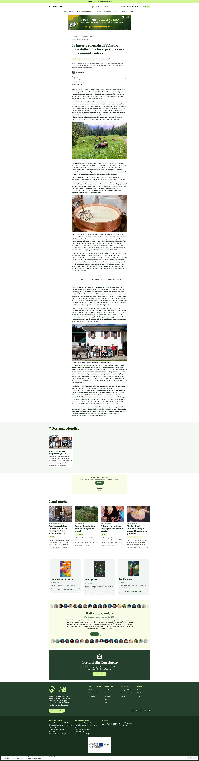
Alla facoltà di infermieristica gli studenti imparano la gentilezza (137, 530)
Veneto (74, 84)
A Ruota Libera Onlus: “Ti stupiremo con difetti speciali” (112, 528)
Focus (106, 699)
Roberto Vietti (78, 545)
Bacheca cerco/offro (127, 693)
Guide (106, 702)
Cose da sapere (109, 690)
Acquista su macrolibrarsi (64, 589)
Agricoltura (76, 59)
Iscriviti (99, 674)
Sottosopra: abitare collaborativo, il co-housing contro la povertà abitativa (58, 529)
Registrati (99, 482)
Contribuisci (140, 690)
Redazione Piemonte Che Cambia (133, 548)
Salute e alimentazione (134, 537)
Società (52, 536)
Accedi (143, 6)
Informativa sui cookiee (36, 758)
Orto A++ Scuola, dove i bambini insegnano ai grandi (85, 528)
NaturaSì (115, 314)
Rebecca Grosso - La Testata (108, 545)
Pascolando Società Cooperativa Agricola (57, 452)
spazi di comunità (105, 59)
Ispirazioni (76, 39)
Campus (123, 696)
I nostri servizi (93, 693)
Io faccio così (85, 39)
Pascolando (105, 255)
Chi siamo (91, 690)
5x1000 (139, 693)
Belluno (80, 84)
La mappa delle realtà (127, 690)
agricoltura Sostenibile (90, 59)
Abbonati (94, 634)
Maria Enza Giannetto (54, 547)
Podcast (107, 693)
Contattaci (92, 696)
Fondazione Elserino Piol (99, 409)
